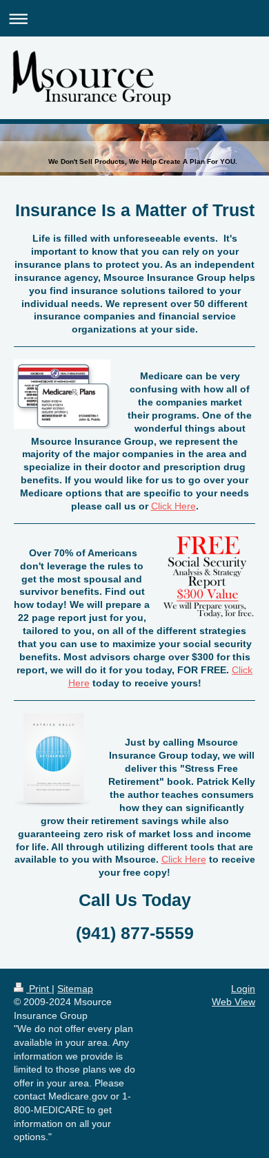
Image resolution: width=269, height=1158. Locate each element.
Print (39, 988)
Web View (233, 1001)
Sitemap (75, 988)
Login (243, 988)
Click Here (173, 506)
